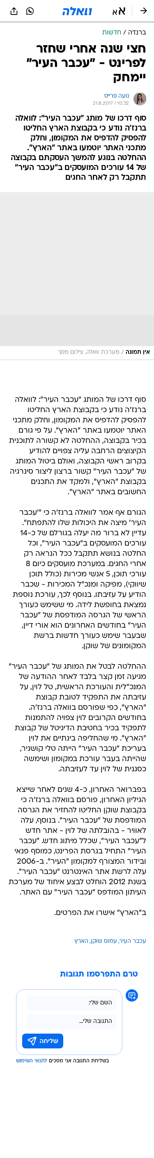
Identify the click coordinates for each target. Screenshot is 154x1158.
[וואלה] (77, 11)
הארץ (81, 941)
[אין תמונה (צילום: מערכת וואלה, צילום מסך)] (77, 276)
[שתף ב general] (13, 11)
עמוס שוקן (104, 941)
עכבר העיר (133, 941)
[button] (119, 11)
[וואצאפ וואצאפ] (30, 11)
